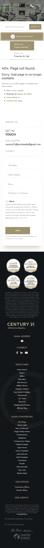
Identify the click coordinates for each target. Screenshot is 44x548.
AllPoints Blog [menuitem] (22, 408)
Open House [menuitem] (22, 447)
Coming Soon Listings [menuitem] (22, 441)
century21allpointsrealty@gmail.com (23, 144)
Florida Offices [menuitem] (22, 490)
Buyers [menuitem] (22, 373)
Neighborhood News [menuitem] (22, 405)
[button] (35, 26)
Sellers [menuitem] (22, 376)
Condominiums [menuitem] (22, 434)
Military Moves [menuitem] (22, 385)
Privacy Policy (23, 218)
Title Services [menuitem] (22, 382)
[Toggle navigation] (38, 5)
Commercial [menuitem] (22, 395)
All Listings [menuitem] (22, 422)
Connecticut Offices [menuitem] (22, 487)
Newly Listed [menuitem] (22, 425)
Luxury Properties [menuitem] (22, 450)
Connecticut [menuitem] (22, 460)
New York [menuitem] (22, 470)
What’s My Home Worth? (24, 36)
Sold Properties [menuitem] (22, 457)
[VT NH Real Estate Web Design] (22, 537)
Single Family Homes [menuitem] (22, 431)
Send (17, 230)
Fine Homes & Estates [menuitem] (22, 392)
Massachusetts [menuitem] (22, 466)
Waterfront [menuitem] (22, 438)
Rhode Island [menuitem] (22, 473)
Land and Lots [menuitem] (22, 454)
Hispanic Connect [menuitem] (22, 389)
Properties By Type (21, 56)
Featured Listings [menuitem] (22, 444)
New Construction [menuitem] (22, 428)
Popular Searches (21, 47)
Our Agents (21, 498)
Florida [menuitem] (22, 463)
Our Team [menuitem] (22, 398)
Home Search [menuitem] (22, 369)
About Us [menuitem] (22, 401)
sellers (29, 94)
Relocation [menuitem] (22, 379)
